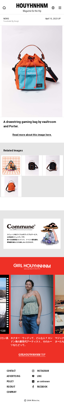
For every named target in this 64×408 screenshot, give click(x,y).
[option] (32, 311)
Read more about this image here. (32, 135)
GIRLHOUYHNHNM (32, 354)
